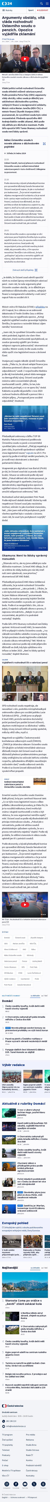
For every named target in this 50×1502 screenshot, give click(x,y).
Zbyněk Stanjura (37, 937)
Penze (24, 961)
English (5, 1497)
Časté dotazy (31, 1470)
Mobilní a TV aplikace (11, 1470)
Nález (33, 949)
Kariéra (29, 1460)
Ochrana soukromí (18, 1497)
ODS (6, 943)
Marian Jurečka (18, 943)
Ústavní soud (20, 937)
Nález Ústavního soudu (13, 955)
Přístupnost (32, 1497)
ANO (24, 949)
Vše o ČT (5, 1475)
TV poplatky (7, 1445)
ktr (11, 39)
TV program (7, 1434)
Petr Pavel (8, 985)
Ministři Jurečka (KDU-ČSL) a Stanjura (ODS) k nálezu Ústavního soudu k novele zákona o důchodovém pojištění (25, 75)
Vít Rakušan (8, 973)
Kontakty (30, 1475)
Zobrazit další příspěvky (23, 270)
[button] (25, 59)
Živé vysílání (7, 1439)
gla (13, 39)
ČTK (7, 39)
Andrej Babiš (37, 961)
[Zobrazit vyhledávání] (41, 3)
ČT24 (4, 39)
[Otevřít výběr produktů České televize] (47, 3)
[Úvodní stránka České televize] (13, 1405)
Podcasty (6, 1455)
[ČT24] (7, 3)
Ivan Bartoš (25, 979)
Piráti (37, 979)
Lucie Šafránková (34, 973)
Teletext (6, 1450)
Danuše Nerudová (24, 985)
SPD (23, 967)
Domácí (7, 937)
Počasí (5, 1460)
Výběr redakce (10, 979)
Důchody (30, 955)
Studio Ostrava (32, 1450)
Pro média (30, 1434)
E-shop (5, 1465)
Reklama (30, 1439)
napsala (29, 452)
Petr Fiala (33, 967)
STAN (20, 973)
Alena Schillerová (10, 949)
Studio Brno (31, 1445)
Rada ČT (29, 1455)
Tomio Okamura (10, 967)
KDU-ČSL (33, 943)
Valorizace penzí (10, 961)
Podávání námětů (33, 1465)
